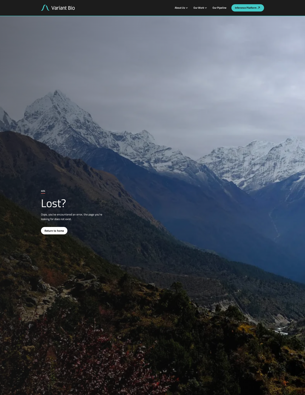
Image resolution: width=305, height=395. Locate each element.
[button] (181, 8)
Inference (246, 8)
